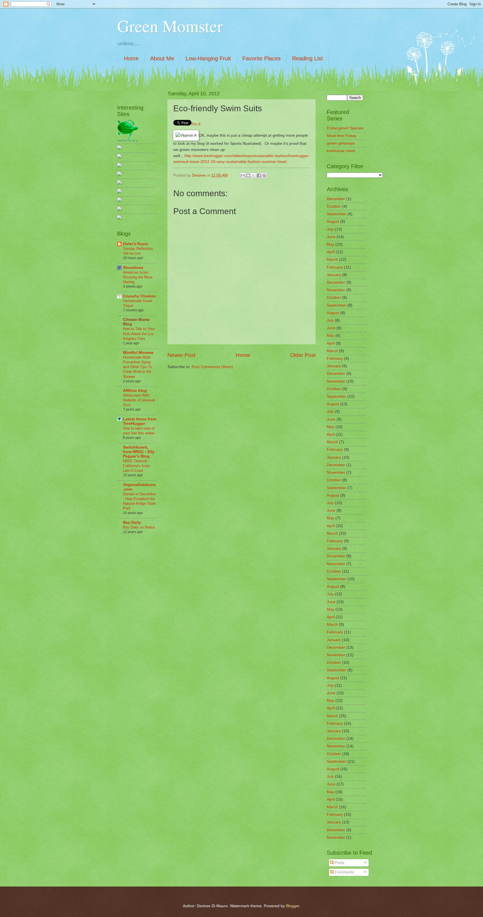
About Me (162, 58)
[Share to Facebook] (259, 175)
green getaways (341, 143)
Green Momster (170, 26)
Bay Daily (132, 522)
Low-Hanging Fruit (208, 58)
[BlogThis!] (248, 175)
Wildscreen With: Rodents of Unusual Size (139, 400)
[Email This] (243, 175)
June (331, 237)
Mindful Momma (138, 352)
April (331, 252)
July (330, 229)
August (333, 221)
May (330, 244)
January (334, 275)
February (335, 267)
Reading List (307, 58)
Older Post (303, 355)
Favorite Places (261, 58)
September (336, 214)
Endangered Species (345, 128)
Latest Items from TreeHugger (139, 421)
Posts (338, 863)
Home (131, 58)
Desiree (199, 175)
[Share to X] (253, 175)
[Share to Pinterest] (264, 175)
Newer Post (181, 355)
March (332, 259)
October (334, 206)
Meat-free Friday (341, 136)
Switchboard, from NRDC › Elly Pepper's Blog (139, 451)
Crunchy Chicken (139, 296)
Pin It (195, 124)
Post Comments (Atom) (212, 367)
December (336, 199)
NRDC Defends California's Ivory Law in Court (136, 466)
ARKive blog (135, 390)
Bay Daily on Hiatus (139, 527)
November (336, 290)
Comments (343, 872)
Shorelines (133, 268)
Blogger (292, 906)
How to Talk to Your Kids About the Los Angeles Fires (139, 333)
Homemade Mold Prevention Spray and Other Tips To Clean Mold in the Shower (137, 366)
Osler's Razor (135, 244)
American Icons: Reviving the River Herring (138, 277)
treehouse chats (341, 151)
